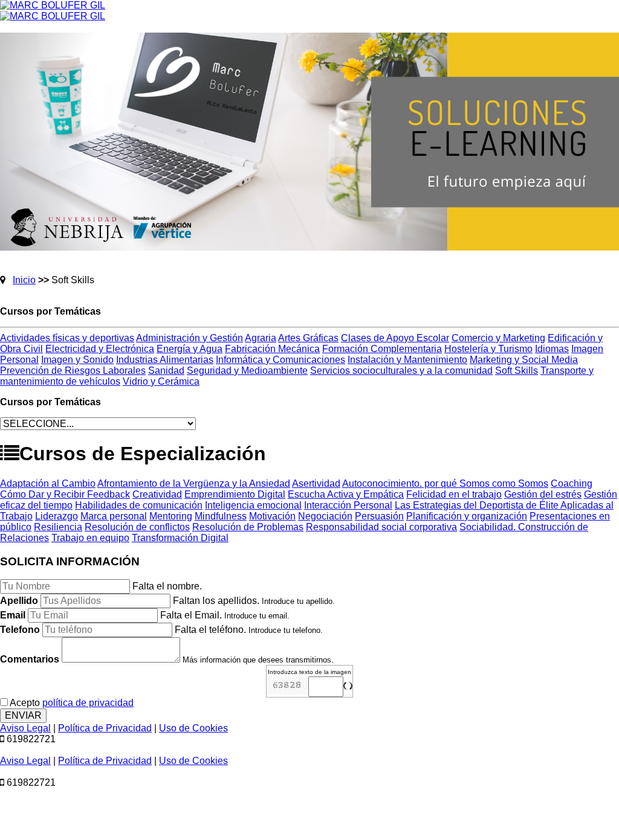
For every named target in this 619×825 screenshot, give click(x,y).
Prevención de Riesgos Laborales (73, 370)
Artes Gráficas (308, 338)
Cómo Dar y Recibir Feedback (65, 494)
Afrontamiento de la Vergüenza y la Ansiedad (193, 483)
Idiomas (552, 349)
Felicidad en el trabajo (454, 494)
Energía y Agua (189, 349)
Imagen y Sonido (77, 360)
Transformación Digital (180, 538)
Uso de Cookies (193, 728)
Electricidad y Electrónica (99, 349)
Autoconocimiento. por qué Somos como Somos (445, 483)
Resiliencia (58, 527)
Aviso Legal (25, 728)
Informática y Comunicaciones (280, 360)
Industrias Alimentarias (164, 360)
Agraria (260, 338)
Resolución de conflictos (137, 527)
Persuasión (379, 516)
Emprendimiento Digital (234, 494)
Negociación (325, 516)
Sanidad (166, 370)
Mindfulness (221, 516)
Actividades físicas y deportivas (67, 338)
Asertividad (316, 483)
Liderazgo (56, 516)
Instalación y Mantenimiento (407, 360)
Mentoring (170, 516)
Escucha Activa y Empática (346, 494)
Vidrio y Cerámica (161, 381)
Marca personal (113, 516)
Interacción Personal (348, 505)
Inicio (24, 280)
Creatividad (157, 494)
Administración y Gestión (189, 338)
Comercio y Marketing (498, 338)
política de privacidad (88, 703)
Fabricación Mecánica (272, 349)
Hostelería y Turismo (488, 349)
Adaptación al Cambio (48, 483)
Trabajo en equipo (90, 538)
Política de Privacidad (105, 728)
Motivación (272, 516)
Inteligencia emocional (253, 505)
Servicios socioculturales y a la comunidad (401, 370)
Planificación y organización (466, 516)
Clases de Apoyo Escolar (395, 338)
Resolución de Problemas (247, 527)
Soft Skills (516, 370)
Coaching (571, 483)
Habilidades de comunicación (139, 505)
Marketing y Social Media (524, 360)
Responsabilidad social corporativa (381, 527)
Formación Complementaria (382, 349)
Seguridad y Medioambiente (247, 370)
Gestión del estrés (543, 494)
